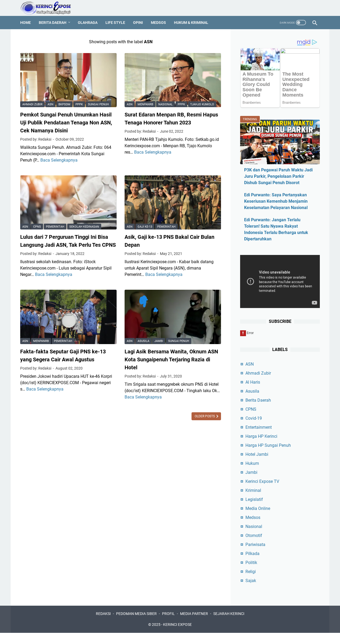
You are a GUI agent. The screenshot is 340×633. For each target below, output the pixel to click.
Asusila (143, 341)
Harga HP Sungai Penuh (268, 445)
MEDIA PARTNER (194, 614)
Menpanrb (145, 104)
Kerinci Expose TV (262, 481)
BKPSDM (64, 104)
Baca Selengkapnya (59, 160)
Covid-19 (253, 418)
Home (25, 22)
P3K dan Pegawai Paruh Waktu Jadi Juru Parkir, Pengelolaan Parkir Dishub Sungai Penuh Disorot (278, 176)
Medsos (158, 22)
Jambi (158, 341)
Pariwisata (255, 544)
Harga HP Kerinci (261, 436)
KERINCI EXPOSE (177, 624)
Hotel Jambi (256, 454)
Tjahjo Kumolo (202, 104)
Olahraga (87, 22)
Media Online (257, 508)
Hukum (252, 463)
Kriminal (253, 490)
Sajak (250, 580)
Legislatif (254, 499)
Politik (251, 562)
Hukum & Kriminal (191, 22)
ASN (50, 104)
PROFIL (168, 614)
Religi (250, 571)
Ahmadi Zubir (32, 104)
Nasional (165, 104)
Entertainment (258, 427)
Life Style (115, 22)
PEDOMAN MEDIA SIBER (136, 614)
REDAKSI (103, 614)
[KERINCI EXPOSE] (49, 8)
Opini (138, 22)
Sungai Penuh (98, 104)
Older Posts (205, 416)
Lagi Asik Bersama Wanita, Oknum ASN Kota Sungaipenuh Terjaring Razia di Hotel (171, 359)
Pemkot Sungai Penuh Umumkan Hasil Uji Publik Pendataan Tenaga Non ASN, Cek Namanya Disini (66, 122)
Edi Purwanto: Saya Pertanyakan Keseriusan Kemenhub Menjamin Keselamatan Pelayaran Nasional (276, 201)
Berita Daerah (52, 22)
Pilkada (252, 553)
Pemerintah (55, 226)
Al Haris (252, 382)
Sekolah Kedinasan (84, 226)
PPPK (79, 104)
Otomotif (253, 535)
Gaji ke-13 (145, 226)
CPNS (37, 226)
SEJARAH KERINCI (228, 614)
